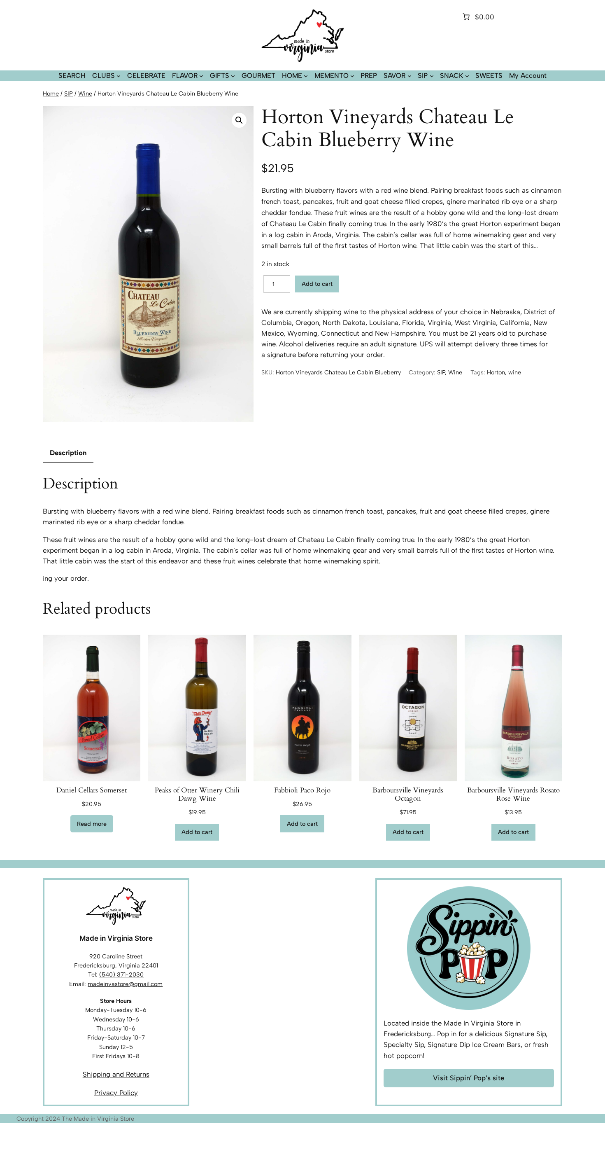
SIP (68, 93)
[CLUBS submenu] (118, 76)
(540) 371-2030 (121, 974)
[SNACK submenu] (467, 76)
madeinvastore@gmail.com (125, 984)
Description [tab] (68, 453)
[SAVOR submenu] (409, 76)
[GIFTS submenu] (233, 76)
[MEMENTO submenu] (352, 76)
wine (514, 372)
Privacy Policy (116, 1093)
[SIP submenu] (432, 76)
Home (51, 93)
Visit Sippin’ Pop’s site (468, 1078)
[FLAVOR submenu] (201, 76)
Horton (496, 372)
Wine (85, 93)
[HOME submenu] (306, 76)
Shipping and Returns (116, 1074)
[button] (239, 120)
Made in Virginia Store (116, 938)
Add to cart (317, 283)
